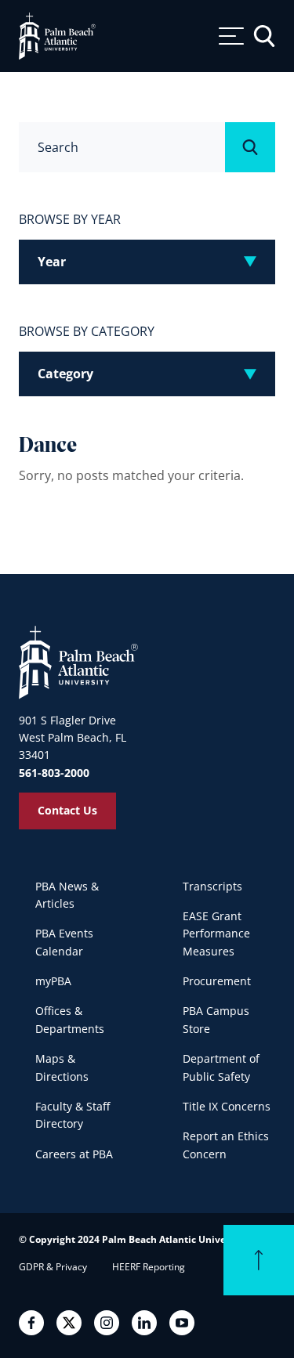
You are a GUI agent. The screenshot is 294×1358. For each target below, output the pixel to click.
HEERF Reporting (148, 1266)
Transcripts (212, 886)
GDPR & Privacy (53, 1266)
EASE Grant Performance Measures (216, 933)
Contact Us (67, 810)
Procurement (217, 980)
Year (52, 261)
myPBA (53, 980)
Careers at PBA (74, 1154)
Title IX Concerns (226, 1106)
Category (65, 373)
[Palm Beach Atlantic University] (78, 661)
